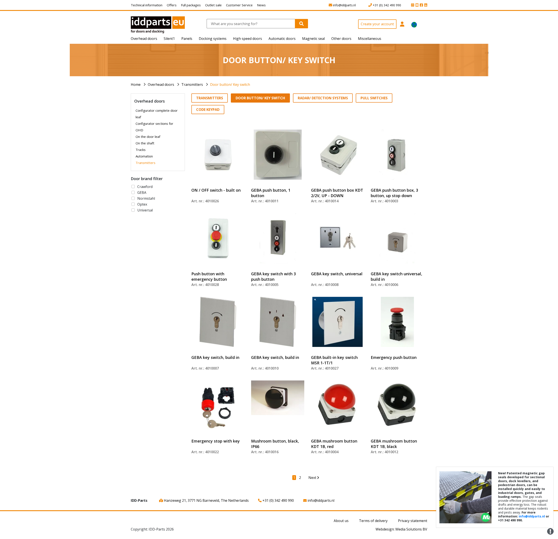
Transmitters (192, 84)
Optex (142, 204)
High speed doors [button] (247, 38)
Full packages (191, 5)
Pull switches (374, 98)
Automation (144, 156)
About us (341, 520)
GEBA (141, 192)
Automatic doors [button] (282, 38)
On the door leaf (148, 136)
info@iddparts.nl (320, 500)
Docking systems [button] (212, 38)
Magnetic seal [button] (313, 38)
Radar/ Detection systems (323, 98)
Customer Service (239, 5)
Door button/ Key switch (230, 84)
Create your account (377, 24)
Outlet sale (213, 5)
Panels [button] (186, 38)
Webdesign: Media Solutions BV (401, 529)
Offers (172, 5)
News (261, 5)
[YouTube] (416, 5)
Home (136, 84)
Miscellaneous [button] (369, 38)
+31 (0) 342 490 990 (278, 500)
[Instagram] (412, 5)
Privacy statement (412, 520)
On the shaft (145, 143)
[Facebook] (420, 5)
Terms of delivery (373, 520)
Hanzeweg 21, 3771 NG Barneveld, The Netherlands (206, 500)
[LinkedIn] (425, 5)
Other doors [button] (341, 38)
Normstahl (146, 198)
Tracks (141, 149)
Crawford (145, 186)
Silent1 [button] (169, 38)
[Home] (158, 24)
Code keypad (207, 109)
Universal (145, 210)
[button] (402, 26)
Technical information (146, 5)
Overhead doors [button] (144, 38)
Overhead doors (161, 84)
